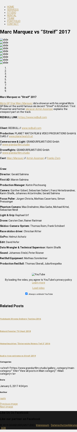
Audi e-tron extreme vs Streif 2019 (18, 356)
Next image (6, 406)
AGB (3, 428)
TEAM (10, 18)
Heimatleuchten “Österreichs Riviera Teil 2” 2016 (25, 343)
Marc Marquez (15, 158)
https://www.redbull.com (32, 117)
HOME (10, 6)
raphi (3, 398)
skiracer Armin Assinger (39, 109)
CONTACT (13, 24)
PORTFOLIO (13, 21)
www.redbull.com (31, 128)
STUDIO (11, 12)
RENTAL (11, 15)
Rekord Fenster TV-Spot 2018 (15, 331)
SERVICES (13, 9)
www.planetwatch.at (21, 136)
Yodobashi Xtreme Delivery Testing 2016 (20, 319)
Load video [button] (38, 288)
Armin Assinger (35, 158)
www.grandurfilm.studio (16, 144)
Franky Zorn (53, 158)
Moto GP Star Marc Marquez (16, 103)
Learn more (38, 282)
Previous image (9, 403)
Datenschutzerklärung (64, 425)
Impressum (42, 425)
